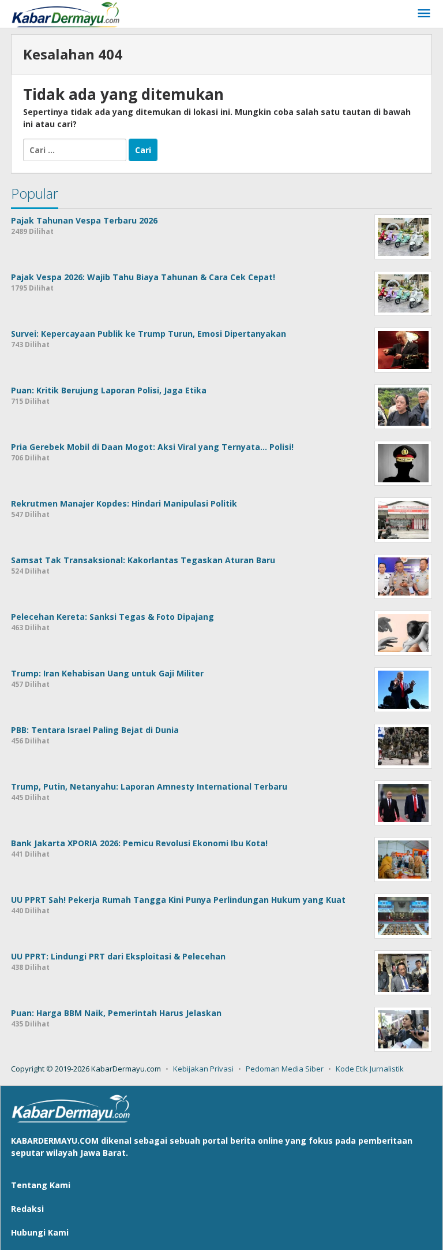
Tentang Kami (40, 1185)
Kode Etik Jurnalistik (370, 1068)
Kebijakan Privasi (203, 1068)
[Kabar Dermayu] (71, 13)
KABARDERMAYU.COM (55, 1140)
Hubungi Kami (40, 1232)
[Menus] (424, 13)
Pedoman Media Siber (285, 1068)
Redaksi (27, 1208)
